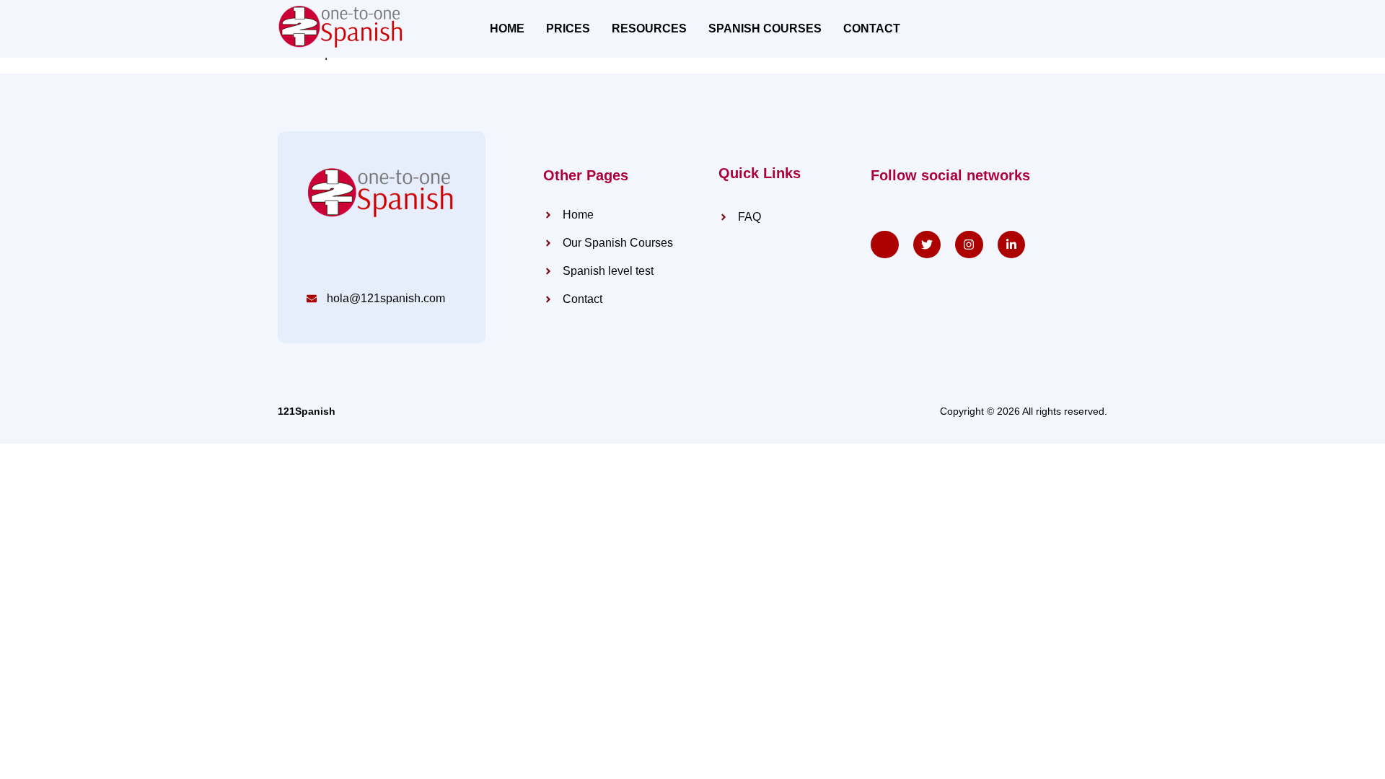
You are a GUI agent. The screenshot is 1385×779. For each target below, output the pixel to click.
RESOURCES (649, 28)
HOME (507, 28)
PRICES (568, 28)
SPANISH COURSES (765, 28)
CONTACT (871, 28)
